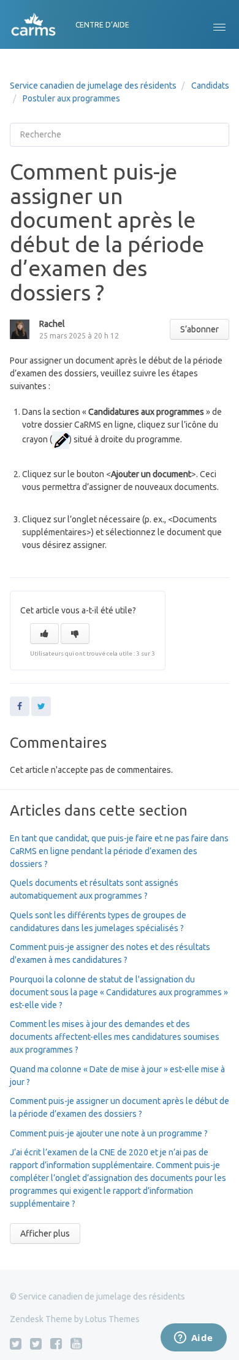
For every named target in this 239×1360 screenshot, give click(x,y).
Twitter (41, 706)
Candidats (210, 85)
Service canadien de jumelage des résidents (93, 85)
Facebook (19, 706)
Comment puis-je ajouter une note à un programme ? (109, 1133)
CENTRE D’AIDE (102, 25)
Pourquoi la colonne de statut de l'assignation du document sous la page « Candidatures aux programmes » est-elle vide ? (119, 992)
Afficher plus (45, 1233)
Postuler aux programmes (71, 98)
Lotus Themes (112, 1319)
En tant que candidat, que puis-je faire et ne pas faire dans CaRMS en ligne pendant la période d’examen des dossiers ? (119, 851)
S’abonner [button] (199, 329)
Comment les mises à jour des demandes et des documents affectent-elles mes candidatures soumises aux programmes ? (114, 1037)
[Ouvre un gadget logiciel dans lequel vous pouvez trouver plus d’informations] (193, 1338)
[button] (219, 24)
